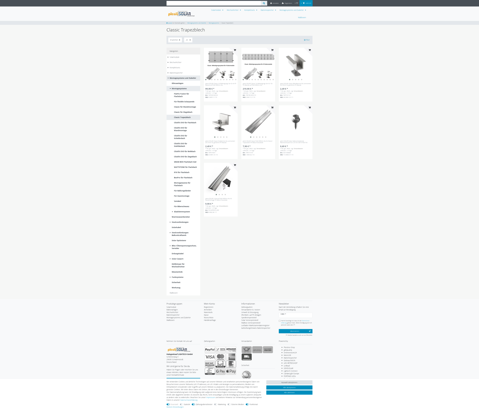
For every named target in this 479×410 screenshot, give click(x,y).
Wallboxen (302, 17)
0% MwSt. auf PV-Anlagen (251, 315)
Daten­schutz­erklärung (188, 400)
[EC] (231, 364)
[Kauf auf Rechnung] (210, 364)
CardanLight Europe (291, 373)
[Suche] (264, 3)
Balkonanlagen (172, 309)
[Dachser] (268, 349)
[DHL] (257, 349)
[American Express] (231, 356)
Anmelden (208, 309)
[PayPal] (210, 349)
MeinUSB (287, 355)
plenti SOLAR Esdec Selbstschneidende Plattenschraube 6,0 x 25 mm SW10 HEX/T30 (293, 141)
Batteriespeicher (267, 10)
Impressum (210, 397)
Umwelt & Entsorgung (249, 312)
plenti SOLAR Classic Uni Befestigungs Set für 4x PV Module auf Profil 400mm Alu (220, 84)
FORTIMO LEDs (290, 376)
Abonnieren (294, 331)
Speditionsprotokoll (248, 317)
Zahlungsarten (246, 307)
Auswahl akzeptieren (289, 382)
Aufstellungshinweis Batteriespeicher (255, 328)
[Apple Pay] (231, 371)
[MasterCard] (220, 356)
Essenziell (174, 404)
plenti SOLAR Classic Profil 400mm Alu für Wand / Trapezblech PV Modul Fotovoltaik (258, 141)
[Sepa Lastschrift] (220, 349)
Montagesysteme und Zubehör (292, 10)
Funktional (254, 404)
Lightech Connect (291, 371)
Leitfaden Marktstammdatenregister (255, 325)
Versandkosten (223, 91)
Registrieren (208, 307)
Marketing (222, 404)
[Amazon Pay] (231, 349)
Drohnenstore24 (290, 352)
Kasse (206, 315)
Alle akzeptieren (289, 387)
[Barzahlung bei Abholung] (220, 364)
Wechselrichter (233, 10)
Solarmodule (216, 10)
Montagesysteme (213, 23)
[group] (221, 64)
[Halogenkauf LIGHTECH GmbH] (179, 349)
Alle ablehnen (289, 392)
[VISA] (210, 356)
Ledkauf (287, 365)
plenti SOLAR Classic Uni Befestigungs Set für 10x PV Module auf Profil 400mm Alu (257, 84)
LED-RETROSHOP (290, 363)
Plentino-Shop (289, 347)
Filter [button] (308, 40)
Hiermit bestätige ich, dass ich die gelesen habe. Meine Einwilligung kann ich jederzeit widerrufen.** (296, 323)
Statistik (187, 404)
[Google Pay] (220, 371)
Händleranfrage (210, 320)
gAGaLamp (288, 350)
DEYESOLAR (288, 368)
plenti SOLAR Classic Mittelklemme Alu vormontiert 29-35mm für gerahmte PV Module (295, 84)
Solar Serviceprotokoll (249, 320)
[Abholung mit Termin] (246, 356)
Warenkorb (208, 312)
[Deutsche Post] (246, 349)
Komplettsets (249, 10)
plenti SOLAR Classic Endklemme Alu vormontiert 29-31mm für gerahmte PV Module (220, 141)
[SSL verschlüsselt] (246, 375)
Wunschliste (208, 317)
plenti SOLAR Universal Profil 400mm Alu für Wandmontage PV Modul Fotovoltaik (218, 199)
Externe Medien (238, 404)
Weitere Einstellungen (175, 407)
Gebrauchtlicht (289, 360)
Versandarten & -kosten (250, 309)
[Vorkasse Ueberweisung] (210, 371)
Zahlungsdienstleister (204, 404)
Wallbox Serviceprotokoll (250, 323)
